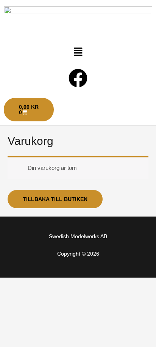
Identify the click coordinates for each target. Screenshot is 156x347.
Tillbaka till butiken (55, 199)
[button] (78, 52)
